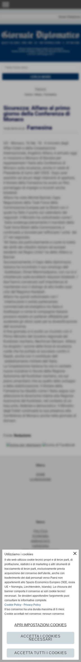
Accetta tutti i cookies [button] (40, 653)
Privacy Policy (32, 604)
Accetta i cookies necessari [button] (41, 637)
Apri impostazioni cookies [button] (40, 625)
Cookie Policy (12, 604)
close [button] (75, 553)
